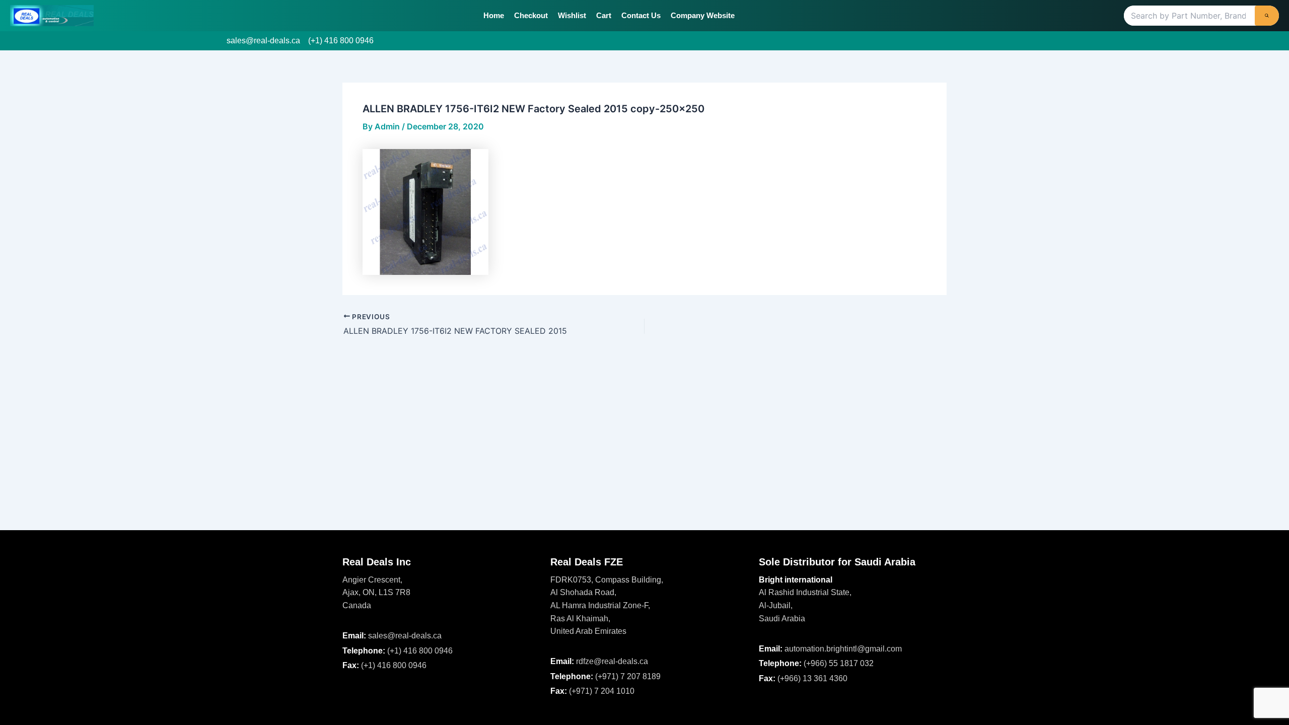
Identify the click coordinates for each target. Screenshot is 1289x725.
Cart (603, 15)
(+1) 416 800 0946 (341, 40)
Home (493, 15)
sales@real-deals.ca (263, 40)
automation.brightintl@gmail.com (843, 648)
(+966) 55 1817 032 (839, 663)
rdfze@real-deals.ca (612, 661)
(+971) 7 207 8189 (628, 676)
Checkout (531, 15)
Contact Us (641, 15)
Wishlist (572, 15)
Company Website (703, 15)
